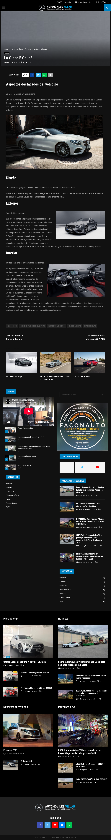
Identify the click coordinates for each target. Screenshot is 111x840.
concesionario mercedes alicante (32, 326)
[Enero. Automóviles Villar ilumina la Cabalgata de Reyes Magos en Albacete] (67, 491)
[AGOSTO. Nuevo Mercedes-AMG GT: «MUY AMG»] (65, 768)
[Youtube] (55, 825)
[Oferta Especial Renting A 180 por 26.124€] (28, 641)
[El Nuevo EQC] (10, 765)
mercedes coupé (90, 326)
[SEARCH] (102, 394)
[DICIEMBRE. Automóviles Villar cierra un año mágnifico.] (67, 507)
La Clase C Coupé (82, 376)
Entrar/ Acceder (103, 2)
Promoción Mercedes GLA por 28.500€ (36, 688)
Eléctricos (10, 491)
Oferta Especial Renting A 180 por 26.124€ (24, 661)
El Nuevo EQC (26, 761)
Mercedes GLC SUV (95, 339)
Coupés (7, 53)
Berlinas (9, 483)
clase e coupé (12, 326)
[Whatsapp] (69, 825)
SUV (7, 507)
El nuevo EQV (10, 750)
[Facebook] (40, 825)
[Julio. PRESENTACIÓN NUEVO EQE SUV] (65, 783)
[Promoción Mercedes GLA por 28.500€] (10, 692)
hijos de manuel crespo (56, 326)
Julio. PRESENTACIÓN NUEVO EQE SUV (91, 779)
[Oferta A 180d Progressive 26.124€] (10, 676)
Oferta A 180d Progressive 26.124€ (35, 673)
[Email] (62, 825)
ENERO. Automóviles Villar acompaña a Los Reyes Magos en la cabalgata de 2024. (89, 556)
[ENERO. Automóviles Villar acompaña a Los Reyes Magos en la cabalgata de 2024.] (67, 557)
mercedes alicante (74, 326)
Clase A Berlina (14, 339)
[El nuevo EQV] (28, 730)
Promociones (11, 503)
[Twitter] (47, 825)
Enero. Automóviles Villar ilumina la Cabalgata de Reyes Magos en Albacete (90, 489)
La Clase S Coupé (14, 376)
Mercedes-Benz (12, 495)
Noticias (9, 499)
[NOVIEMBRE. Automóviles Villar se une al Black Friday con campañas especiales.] (67, 523)
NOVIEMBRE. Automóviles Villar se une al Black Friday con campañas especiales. (90, 521)
